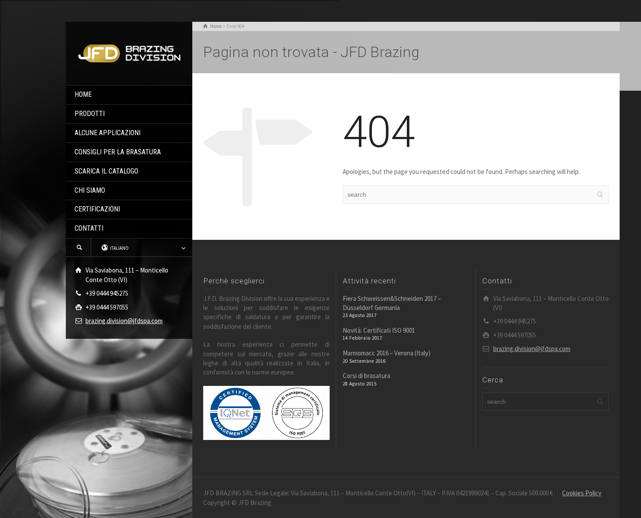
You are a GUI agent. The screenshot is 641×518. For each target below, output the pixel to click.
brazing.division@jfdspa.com (124, 321)
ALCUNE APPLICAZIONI (107, 133)
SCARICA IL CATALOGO (106, 171)
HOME (83, 94)
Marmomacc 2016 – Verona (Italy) (386, 353)
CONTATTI (89, 228)
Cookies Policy (581, 493)
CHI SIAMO (90, 190)
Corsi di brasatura (366, 375)
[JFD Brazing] (129, 52)
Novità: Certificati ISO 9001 (379, 330)
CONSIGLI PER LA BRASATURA (118, 152)
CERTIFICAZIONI (97, 209)
